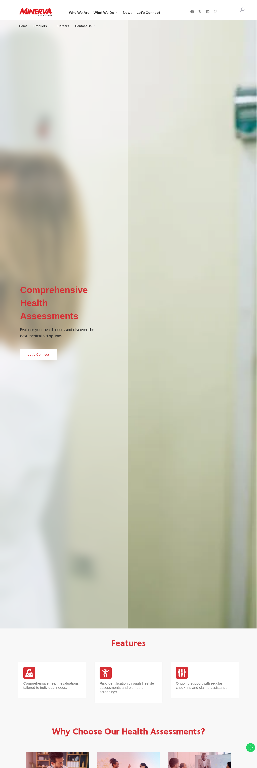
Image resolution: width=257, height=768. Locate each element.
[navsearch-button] (242, 11)
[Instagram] (215, 11)
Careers (63, 26)
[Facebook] (192, 11)
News (128, 12)
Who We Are (79, 12)
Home (23, 26)
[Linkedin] (207, 11)
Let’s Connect (148, 12)
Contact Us (83, 26)
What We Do (104, 12)
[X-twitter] (200, 11)
